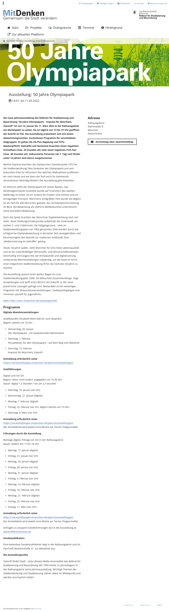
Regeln (159, 605)
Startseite (11, 41)
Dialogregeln (87, 3)
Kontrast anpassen (158, 3)
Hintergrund (113, 28)
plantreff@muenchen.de (17, 531)
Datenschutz (145, 605)
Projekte (36, 28)
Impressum (128, 605)
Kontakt (140, 3)
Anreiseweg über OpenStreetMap (114, 141)
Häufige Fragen (107, 3)
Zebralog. (38, 608)
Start (15, 28)
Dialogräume (62, 28)
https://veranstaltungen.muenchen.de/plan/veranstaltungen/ (38, 362)
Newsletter (125, 3)
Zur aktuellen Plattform (28, 34)
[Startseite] (30, 15)
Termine (88, 28)
